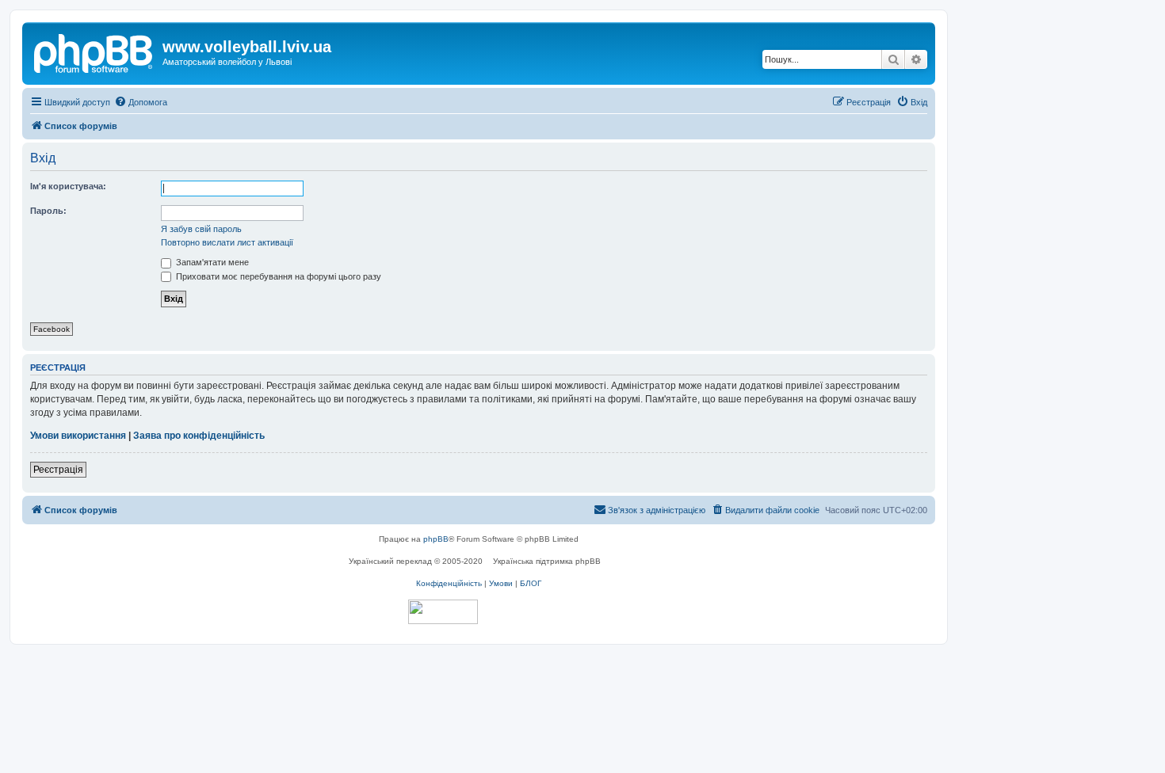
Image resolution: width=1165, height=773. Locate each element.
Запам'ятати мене (211, 262)
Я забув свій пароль (201, 229)
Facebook (51, 329)
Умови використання (78, 435)
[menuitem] (140, 102)
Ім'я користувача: (68, 186)
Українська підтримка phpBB (547, 561)
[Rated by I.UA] (443, 612)
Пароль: (48, 210)
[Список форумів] (94, 51)
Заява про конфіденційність (199, 435)
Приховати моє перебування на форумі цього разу (277, 276)
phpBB (436, 539)
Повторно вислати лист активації (227, 242)
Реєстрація (58, 469)
